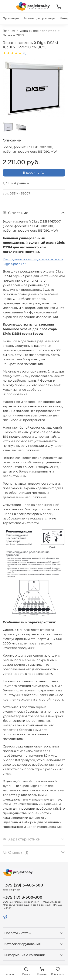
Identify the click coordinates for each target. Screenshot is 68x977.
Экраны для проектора (39, 18)
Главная (9, 31)
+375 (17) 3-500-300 (22, 897)
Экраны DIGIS (13, 35)
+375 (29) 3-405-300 (23, 885)
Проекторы (11, 18)
